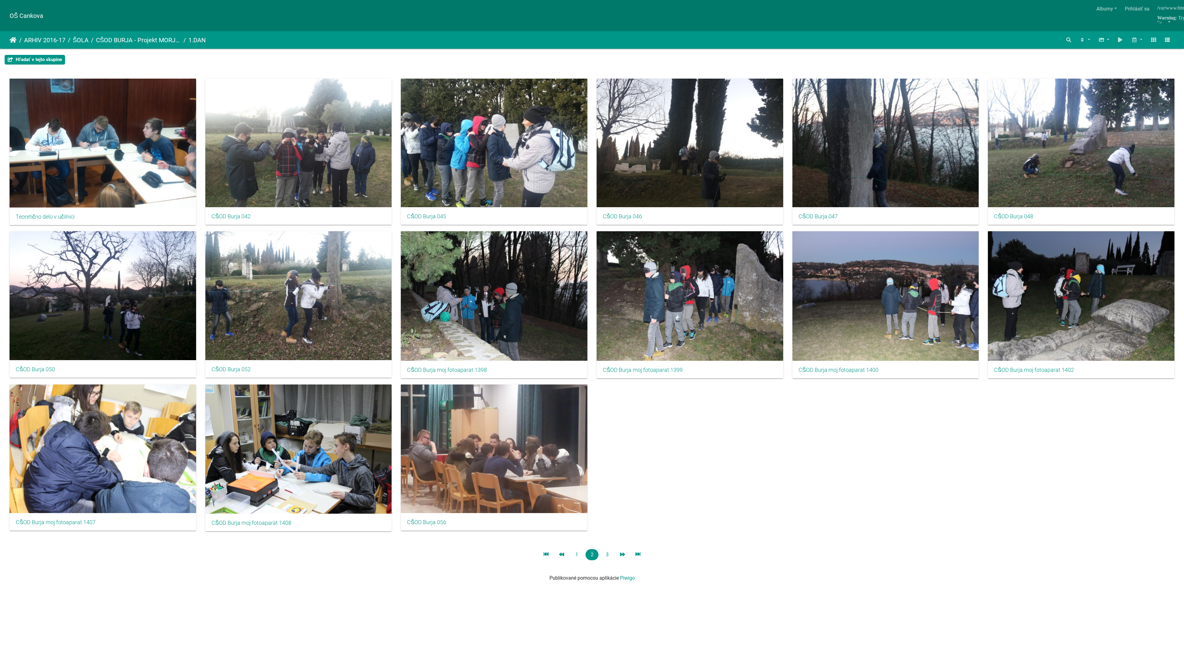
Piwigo (627, 578)
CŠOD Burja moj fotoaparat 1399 (643, 370)
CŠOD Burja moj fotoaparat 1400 (838, 370)
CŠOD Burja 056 (426, 522)
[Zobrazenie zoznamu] (1167, 40)
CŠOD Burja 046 (622, 216)
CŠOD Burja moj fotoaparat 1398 (447, 370)
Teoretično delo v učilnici (45, 217)
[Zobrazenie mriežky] (1153, 40)
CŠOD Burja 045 (426, 216)
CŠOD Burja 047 (818, 216)
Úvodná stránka (13, 40)
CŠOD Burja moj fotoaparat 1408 (251, 523)
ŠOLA (80, 40)
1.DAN (197, 40)
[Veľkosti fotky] (1103, 40)
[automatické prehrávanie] (1120, 40)
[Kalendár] (1136, 40)
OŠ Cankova (26, 15)
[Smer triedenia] (1084, 40)
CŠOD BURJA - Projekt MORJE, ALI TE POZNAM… (138, 40)
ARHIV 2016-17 (44, 40)
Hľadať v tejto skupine (38, 59)
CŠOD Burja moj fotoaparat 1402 (1034, 370)
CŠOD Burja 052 (231, 369)
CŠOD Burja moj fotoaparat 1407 (56, 522)
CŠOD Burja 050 (35, 369)
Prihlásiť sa (1137, 9)
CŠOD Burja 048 (1013, 216)
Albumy (1104, 9)
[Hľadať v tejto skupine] (1069, 40)
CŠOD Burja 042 (231, 216)
